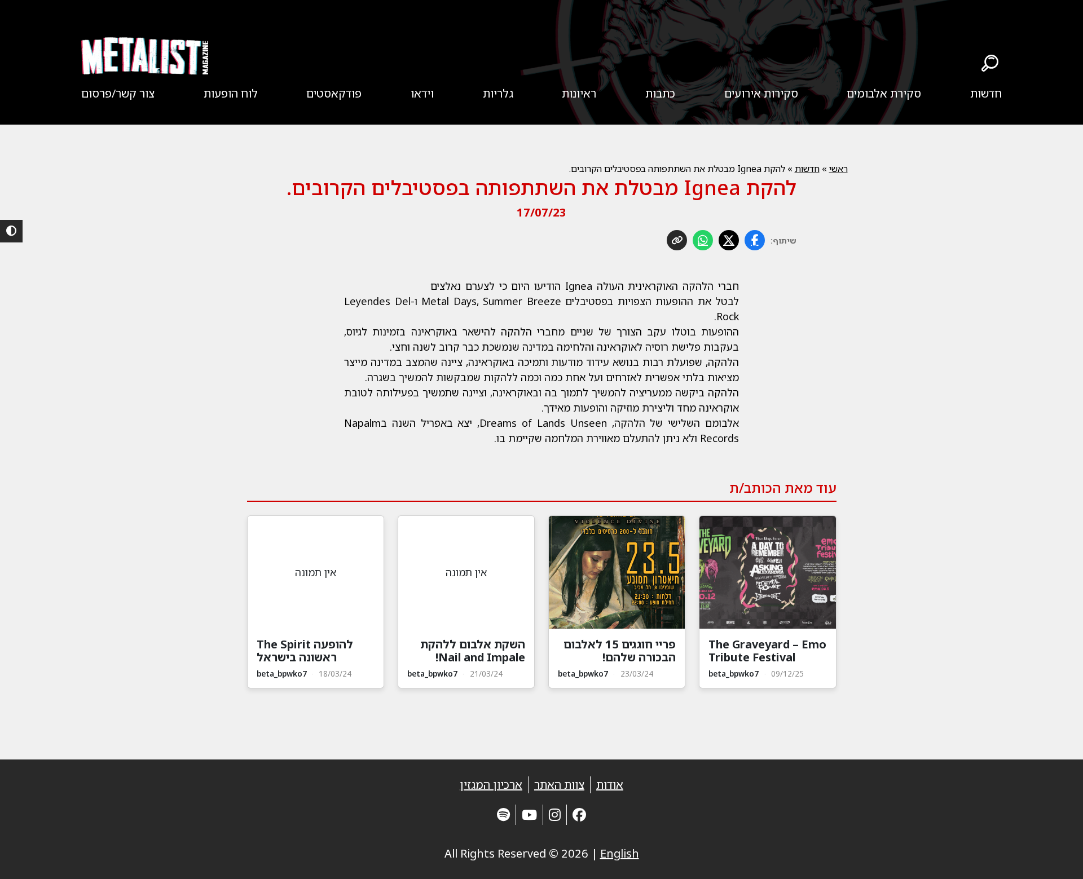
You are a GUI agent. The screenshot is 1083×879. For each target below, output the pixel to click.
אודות (609, 784)
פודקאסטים (334, 93)
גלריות (498, 93)
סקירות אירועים (761, 93)
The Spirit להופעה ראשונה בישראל (305, 651)
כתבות (660, 93)
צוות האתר (559, 784)
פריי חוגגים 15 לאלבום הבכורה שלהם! (619, 651)
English (619, 853)
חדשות (986, 93)
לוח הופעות (231, 93)
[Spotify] (503, 814)
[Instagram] (555, 814)
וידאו (422, 93)
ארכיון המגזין (491, 784)
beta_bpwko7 (733, 673)
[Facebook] (579, 814)
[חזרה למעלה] (1055, 856)
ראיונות (579, 93)
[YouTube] (529, 814)
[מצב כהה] (11, 231)
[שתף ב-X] (729, 240)
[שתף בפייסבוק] (755, 240)
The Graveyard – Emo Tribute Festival (767, 651)
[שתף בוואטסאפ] (703, 240)
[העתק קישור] (677, 240)
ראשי (838, 168)
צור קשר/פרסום (118, 93)
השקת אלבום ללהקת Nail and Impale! (472, 651)
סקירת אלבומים (884, 93)
